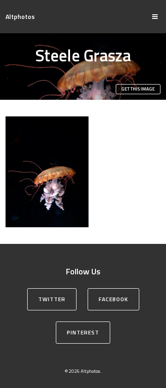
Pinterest (83, 332)
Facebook (113, 299)
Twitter (51, 299)
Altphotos (20, 16)
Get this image (138, 88)
